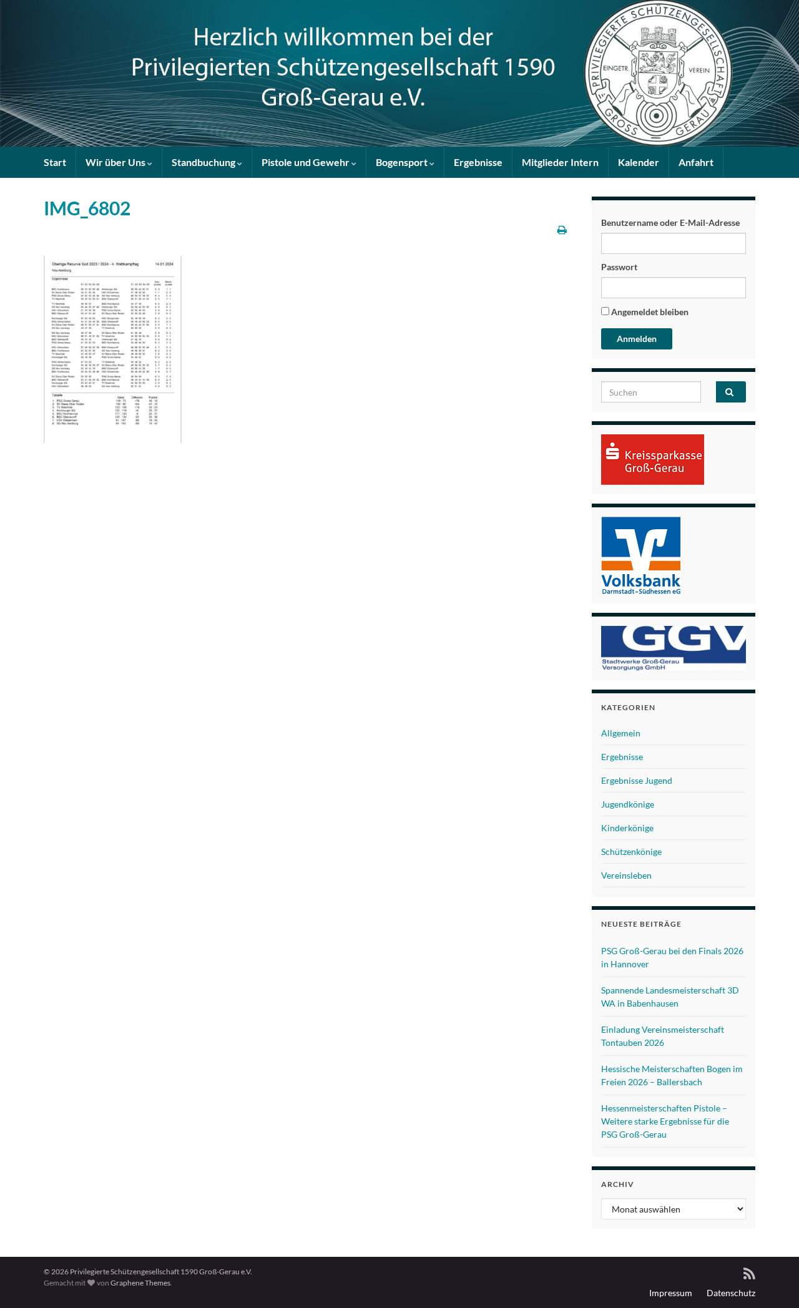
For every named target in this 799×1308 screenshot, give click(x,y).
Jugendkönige (627, 804)
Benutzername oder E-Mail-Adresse (670, 222)
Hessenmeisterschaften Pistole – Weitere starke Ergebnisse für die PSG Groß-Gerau (665, 1121)
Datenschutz (731, 1292)
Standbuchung (204, 162)
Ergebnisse (478, 162)
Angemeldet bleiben (649, 311)
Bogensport (402, 162)
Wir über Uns (116, 162)
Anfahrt (696, 162)
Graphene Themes (140, 1282)
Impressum (670, 1292)
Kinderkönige (627, 827)
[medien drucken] (562, 229)
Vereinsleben (626, 875)
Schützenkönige (631, 851)
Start (55, 162)
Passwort (619, 266)
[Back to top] (771, 1280)
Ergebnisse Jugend (636, 780)
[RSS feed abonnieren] (749, 1271)
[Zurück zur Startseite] (399, 73)
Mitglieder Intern (560, 162)
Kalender (638, 162)
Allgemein (620, 733)
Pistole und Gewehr (306, 162)
